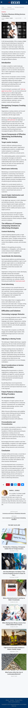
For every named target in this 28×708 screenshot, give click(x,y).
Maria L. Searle (9, 18)
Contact (12, 700)
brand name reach (20, 281)
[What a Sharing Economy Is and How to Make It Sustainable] (14, 588)
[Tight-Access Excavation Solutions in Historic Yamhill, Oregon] (14, 637)
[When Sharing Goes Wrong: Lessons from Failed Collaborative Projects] (14, 612)
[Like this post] (8, 484)
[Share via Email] (22, 484)
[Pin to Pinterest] (19, 484)
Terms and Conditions (14, 702)
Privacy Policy (18, 700)
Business (10, 7)
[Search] (26, 2)
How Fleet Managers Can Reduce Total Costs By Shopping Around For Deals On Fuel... (14, 573)
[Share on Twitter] (15, 484)
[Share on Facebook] (12, 484)
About (7, 700)
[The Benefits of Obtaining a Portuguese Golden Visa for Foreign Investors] (14, 536)
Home (3, 7)
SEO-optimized (11, 120)
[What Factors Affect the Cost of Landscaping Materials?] (14, 662)
